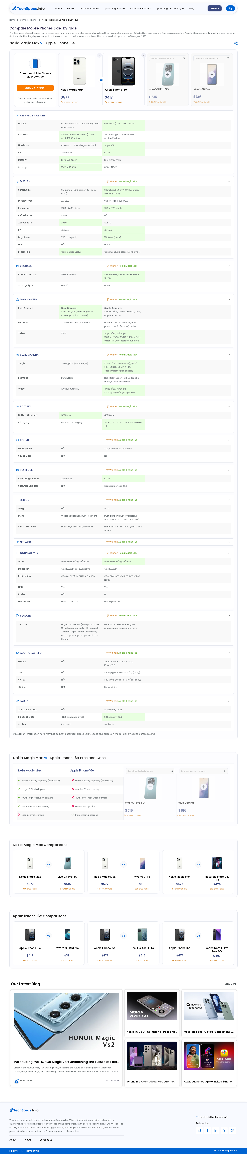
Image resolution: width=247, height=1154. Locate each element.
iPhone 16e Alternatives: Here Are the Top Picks (152, 1081)
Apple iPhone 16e (116, 89)
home (58, 8)
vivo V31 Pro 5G (159, 89)
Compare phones (140, 8)
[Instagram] (199, 1130)
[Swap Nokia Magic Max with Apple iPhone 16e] (101, 80)
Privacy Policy (16, 1150)
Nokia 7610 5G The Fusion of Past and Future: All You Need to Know (152, 1032)
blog (192, 8)
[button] (123, 181)
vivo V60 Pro (201, 89)
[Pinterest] (232, 1130)
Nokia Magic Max (72, 89)
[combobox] (215, 8)
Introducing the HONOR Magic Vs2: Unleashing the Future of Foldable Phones (66, 1062)
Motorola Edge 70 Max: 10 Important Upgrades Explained (209, 1032)
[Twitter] (224, 1130)
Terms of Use (32, 1150)
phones (71, 8)
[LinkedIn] (215, 1130)
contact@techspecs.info (214, 1117)
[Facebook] (207, 1130)
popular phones (90, 8)
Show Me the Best (35, 87)
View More (230, 983)
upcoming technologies (170, 8)
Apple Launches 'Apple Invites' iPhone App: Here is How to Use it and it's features (209, 1081)
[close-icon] (99, 55)
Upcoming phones (114, 8)
